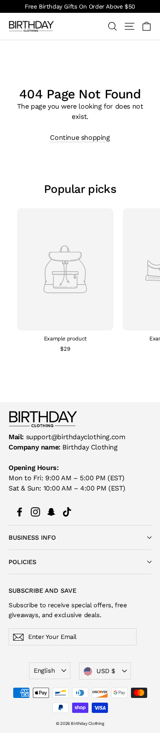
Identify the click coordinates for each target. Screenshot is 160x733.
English (44, 670)
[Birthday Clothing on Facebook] (19, 511)
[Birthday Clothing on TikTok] (67, 511)
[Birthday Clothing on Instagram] (35, 511)
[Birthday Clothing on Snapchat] (51, 511)
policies (22, 562)
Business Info (32, 537)
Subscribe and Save (42, 590)
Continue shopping (80, 137)
